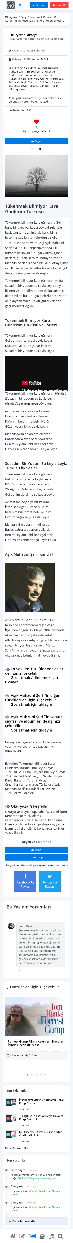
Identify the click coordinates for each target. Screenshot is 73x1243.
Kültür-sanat (32, 59)
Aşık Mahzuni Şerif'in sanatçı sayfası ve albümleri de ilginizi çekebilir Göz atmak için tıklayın (35, 723)
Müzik (44, 59)
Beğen (38, 141)
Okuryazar (11, 17)
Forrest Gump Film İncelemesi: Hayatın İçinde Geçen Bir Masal (35, 1043)
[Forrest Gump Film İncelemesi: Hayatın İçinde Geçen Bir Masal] (36, 1016)
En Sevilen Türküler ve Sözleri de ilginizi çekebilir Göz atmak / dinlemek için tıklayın (35, 675)
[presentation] (35, 1070)
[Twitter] (40, 149)
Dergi (23, 17)
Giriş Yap (40, 5)
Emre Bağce (26, 926)
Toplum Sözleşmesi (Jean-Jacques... (37, 1178)
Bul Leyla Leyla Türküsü (23, 82)
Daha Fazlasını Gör (16, 1148)
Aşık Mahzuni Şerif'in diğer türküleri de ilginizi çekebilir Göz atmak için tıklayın (33, 700)
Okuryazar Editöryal (24, 35)
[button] (27, 1074)
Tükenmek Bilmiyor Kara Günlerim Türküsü (36, 78)
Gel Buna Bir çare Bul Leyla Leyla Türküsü (35, 83)
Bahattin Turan (49, 85)
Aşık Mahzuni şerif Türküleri (41, 68)
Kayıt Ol (61, 5)
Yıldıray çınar (17, 89)
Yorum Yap (37, 857)
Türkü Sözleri (17, 71)
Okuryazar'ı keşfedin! (30, 806)
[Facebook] (32, 149)
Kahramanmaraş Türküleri (35, 75)
